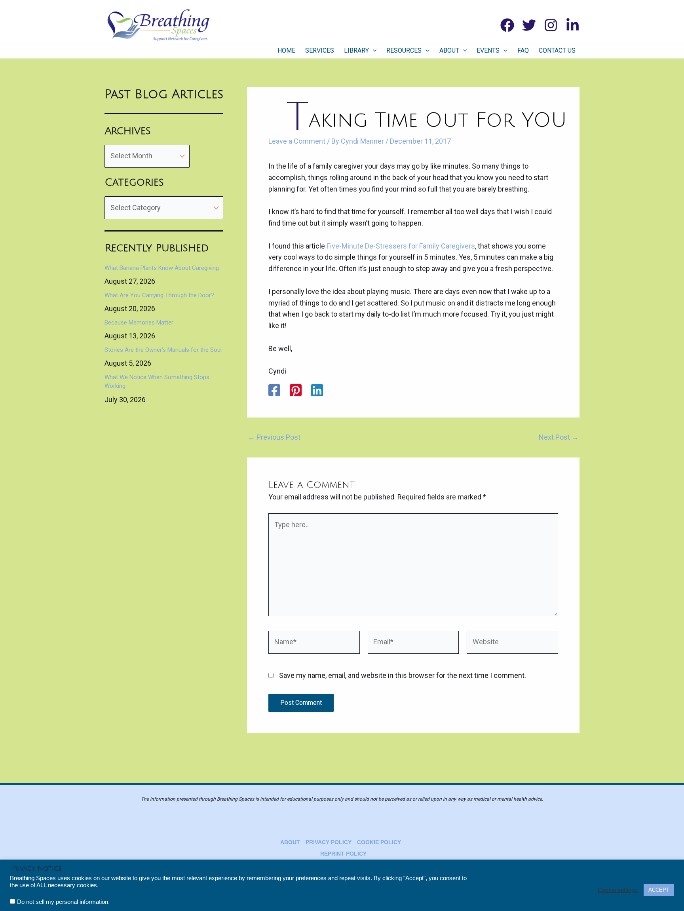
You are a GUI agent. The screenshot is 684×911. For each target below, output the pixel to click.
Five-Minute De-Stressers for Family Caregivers (401, 246)
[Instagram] (551, 25)
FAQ (523, 50)
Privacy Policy (329, 842)
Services (319, 50)
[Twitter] (529, 25)
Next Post (559, 437)
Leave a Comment (296, 141)
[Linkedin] (573, 25)
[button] (373, 51)
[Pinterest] (296, 390)
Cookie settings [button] (618, 890)
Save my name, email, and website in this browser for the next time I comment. (402, 675)
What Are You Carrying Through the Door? (159, 295)
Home (286, 50)
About (449, 50)
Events (488, 50)
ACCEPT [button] (658, 890)
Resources (404, 50)
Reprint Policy (343, 853)
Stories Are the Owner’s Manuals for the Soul (163, 349)
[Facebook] (507, 25)
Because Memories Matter (138, 322)
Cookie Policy (379, 842)
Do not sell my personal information (62, 902)
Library (356, 50)
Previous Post (274, 437)
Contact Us (557, 50)
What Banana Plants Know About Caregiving (161, 267)
